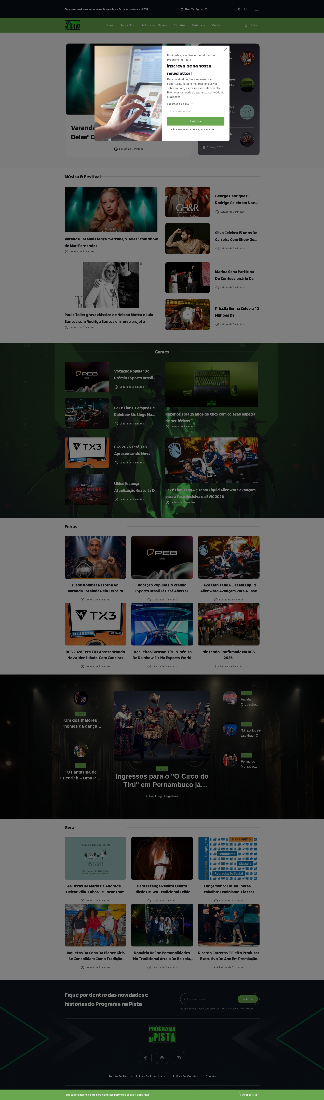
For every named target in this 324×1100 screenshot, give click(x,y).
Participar (196, 121)
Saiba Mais (143, 1094)
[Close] (226, 49)
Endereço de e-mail (179, 103)
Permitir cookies (248, 1094)
